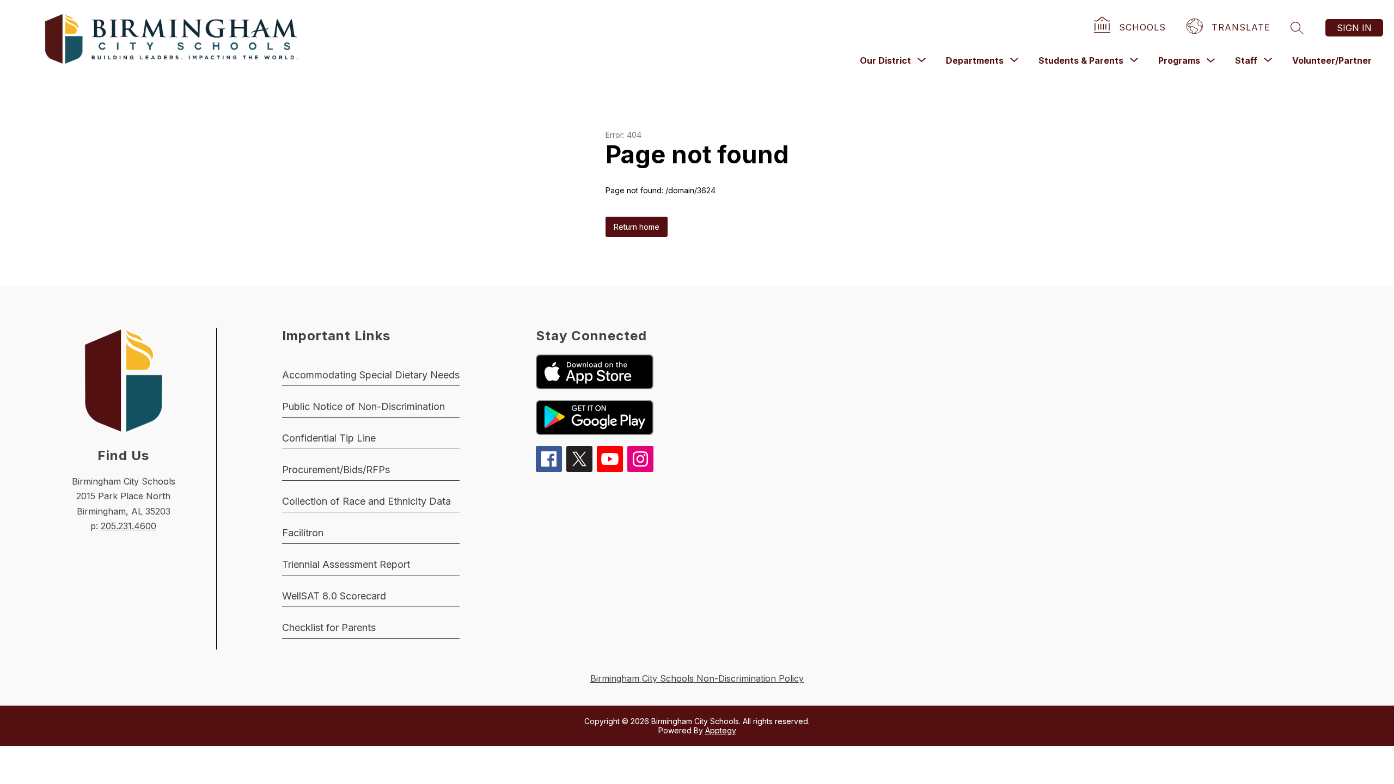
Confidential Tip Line (329, 438)
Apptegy (720, 730)
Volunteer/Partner (1332, 60)
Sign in (1354, 27)
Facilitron (302, 532)
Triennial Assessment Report (346, 564)
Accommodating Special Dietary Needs (371, 375)
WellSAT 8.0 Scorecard (334, 596)
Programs (1179, 60)
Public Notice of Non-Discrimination (363, 406)
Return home (636, 226)
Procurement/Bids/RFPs (336, 469)
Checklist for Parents (329, 627)
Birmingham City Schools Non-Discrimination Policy (697, 678)
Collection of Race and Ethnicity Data (366, 501)
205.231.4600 (128, 525)
